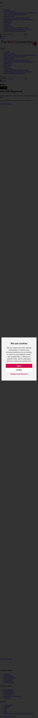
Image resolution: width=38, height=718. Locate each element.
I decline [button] (19, 370)
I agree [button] (19, 366)
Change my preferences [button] (19, 374)
